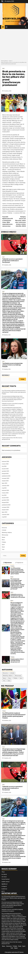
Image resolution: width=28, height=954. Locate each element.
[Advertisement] (14, 44)
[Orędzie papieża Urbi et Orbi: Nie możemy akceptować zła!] (6, 660)
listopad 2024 (5, 502)
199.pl (3, 872)
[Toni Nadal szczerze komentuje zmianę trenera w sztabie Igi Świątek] (14, 348)
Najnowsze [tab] (8, 562)
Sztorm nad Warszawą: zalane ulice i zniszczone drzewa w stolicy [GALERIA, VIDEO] (20, 221)
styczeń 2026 (5, 468)
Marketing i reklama (7, 532)
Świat (3, 547)
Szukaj (5, 375)
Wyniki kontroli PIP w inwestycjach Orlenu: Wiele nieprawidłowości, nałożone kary (7, 221)
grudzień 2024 (5, 500)
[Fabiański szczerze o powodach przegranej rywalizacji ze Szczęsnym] (14, 244)
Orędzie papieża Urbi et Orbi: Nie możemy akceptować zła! (17, 660)
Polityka (4, 542)
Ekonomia (4, 527)
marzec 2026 (5, 464)
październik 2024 (6, 505)
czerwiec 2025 (5, 485)
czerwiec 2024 (5, 514)
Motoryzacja (5, 535)
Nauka (3, 537)
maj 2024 (4, 517)
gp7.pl (3, 891)
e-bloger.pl (4, 886)
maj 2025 (4, 488)
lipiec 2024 (4, 512)
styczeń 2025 (5, 497)
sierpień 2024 (5, 509)
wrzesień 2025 (5, 478)
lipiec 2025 (4, 483)
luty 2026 (4, 466)
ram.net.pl (4, 876)
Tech (3, 549)
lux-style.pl (4, 874)
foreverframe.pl (5, 879)
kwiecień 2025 (5, 490)
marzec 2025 (5, 492)
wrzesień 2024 (5, 507)
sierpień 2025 (5, 480)
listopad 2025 (5, 473)
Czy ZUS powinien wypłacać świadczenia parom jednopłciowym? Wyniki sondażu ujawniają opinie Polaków (14, 392)
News (3, 539)
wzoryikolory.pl (14, 18)
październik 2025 (6, 476)
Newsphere (8, 952)
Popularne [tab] (19, 562)
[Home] (3, 27)
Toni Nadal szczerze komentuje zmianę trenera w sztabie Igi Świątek (12, 365)
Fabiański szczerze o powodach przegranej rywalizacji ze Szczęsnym (12, 260)
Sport (3, 68)
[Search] (26, 27)
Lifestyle (4, 530)
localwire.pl (4, 888)
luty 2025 (4, 495)
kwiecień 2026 (5, 461)
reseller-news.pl (5, 881)
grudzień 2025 (5, 471)
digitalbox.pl (4, 884)
